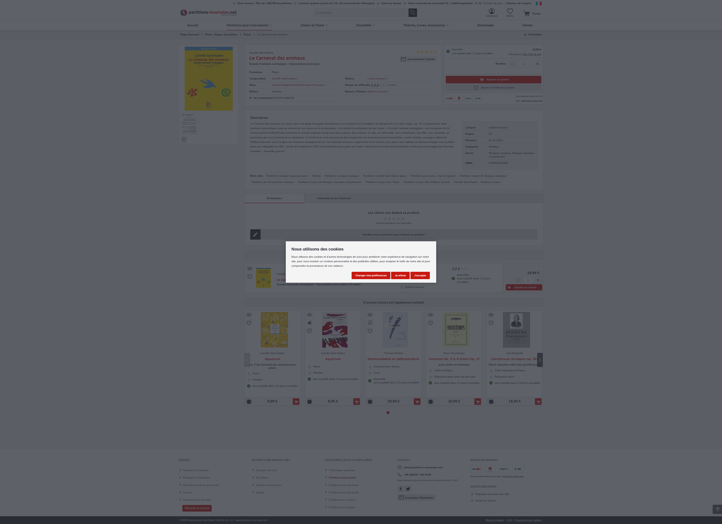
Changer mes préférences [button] (371, 275)
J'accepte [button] (420, 275)
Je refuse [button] (400, 275)
